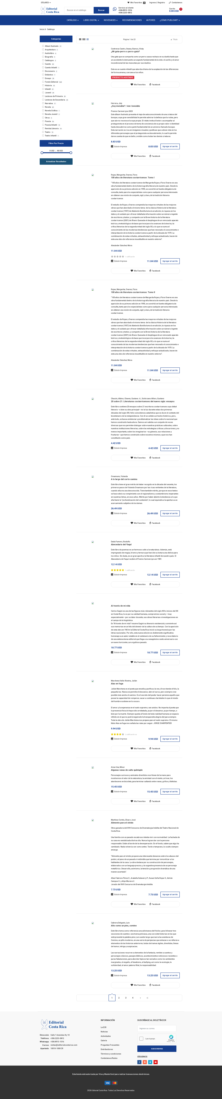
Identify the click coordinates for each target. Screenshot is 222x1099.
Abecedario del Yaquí (121, 544)
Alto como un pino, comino (124, 925)
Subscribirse (157, 1049)
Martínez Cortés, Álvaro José (123, 820)
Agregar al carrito (170, 146)
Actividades (106, 1036)
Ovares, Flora (131, 175)
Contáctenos (176, 3)
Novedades (110, 20)
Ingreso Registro (157, 3)
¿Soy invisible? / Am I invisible (125, 106)
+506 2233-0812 (125, 13)
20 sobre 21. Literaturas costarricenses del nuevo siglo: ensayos (142, 401)
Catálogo (72, 20)
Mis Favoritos (137, 3)
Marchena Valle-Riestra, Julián (124, 681)
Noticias (104, 1032)
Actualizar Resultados (56, 161)
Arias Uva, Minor (118, 767)
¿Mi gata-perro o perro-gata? (125, 51)
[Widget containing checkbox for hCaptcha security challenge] (156, 1038)
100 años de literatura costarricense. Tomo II (133, 292)
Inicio (42, 29)
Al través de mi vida (120, 606)
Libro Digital (90, 20)
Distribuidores (107, 1049)
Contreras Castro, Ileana (121, 49)
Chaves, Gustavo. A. (132, 399)
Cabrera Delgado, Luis (120, 923)
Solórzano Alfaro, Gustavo (153, 399)
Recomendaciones (132, 20)
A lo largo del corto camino (124, 479)
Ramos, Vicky (138, 49)
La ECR (103, 1027)
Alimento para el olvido (122, 823)
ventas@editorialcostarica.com (63, 1045)
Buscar (101, 10)
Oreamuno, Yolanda (119, 476)
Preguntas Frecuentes (110, 1045)
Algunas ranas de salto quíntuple (127, 770)
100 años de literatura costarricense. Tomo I (132, 177)
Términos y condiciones (111, 1054)
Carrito (172, 9)
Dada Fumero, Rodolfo (120, 542)
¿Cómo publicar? (169, 20)
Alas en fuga (117, 683)
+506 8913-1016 (125, 10)
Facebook (155, 85)
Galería (104, 1040)
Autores (150, 20)
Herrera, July (116, 103)
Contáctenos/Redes (109, 1058)
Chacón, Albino (117, 399)
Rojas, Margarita (118, 175)
